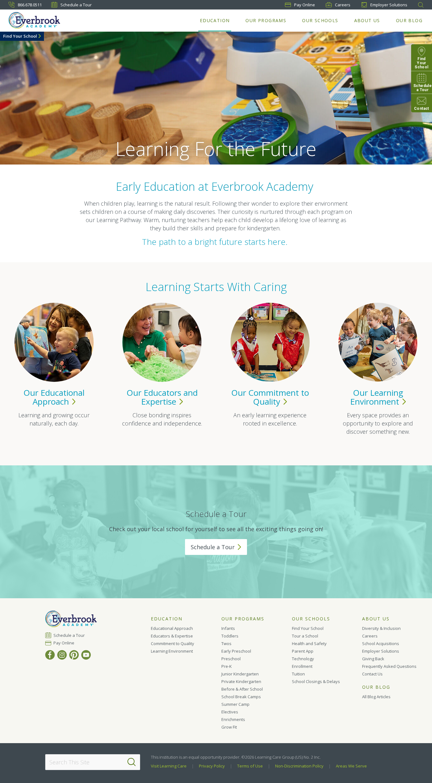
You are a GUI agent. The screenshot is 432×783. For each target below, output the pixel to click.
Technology (303, 658)
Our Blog (409, 20)
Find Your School (20, 36)
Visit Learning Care (169, 766)
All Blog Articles (376, 696)
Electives (229, 711)
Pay (304, 5)
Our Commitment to (270, 397)
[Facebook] (50, 655)
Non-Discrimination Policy (299, 766)
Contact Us (372, 673)
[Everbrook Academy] (34, 20)
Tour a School (305, 635)
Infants (228, 628)
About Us (367, 20)
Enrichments (233, 719)
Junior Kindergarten (240, 673)
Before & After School (242, 689)
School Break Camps (241, 696)
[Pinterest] (74, 655)
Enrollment (302, 666)
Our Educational (53, 397)
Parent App (302, 651)
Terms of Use (250, 766)
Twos (226, 643)
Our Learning (376, 397)
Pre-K (226, 666)
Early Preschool (236, 651)
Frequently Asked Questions (389, 666)
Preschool (231, 658)
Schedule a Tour (76, 5)
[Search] (131, 762)
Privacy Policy (212, 766)
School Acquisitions (380, 643)
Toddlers (229, 635)
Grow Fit (229, 727)
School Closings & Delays (316, 681)
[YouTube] (86, 655)
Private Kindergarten (241, 681)
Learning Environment (172, 651)
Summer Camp (235, 704)
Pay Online (64, 642)
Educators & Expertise (172, 635)
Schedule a (213, 547)
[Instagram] (62, 655)
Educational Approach (172, 628)
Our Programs (265, 20)
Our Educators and (162, 397)
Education (215, 20)
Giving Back (373, 658)
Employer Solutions (388, 5)
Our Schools (320, 20)
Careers (342, 5)
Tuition (298, 673)
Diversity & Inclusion (381, 628)
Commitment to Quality (172, 643)
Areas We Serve (351, 766)
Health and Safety (309, 643)
